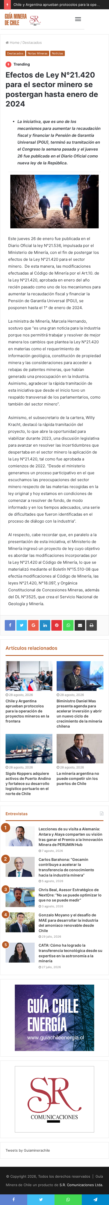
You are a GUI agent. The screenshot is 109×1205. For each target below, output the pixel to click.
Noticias (57, 53)
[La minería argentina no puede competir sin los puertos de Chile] (80, 748)
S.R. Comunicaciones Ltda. (81, 1185)
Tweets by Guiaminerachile (28, 1150)
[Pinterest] (56, 625)
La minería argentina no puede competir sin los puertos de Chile (78, 778)
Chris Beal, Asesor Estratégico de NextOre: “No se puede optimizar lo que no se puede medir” (70, 894)
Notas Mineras (38, 53)
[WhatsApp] (68, 625)
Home (14, 42)
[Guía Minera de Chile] (22, 19)
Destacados (32, 42)
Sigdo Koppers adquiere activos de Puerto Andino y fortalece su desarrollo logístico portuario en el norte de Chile (28, 783)
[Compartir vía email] (80, 625)
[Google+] (33, 625)
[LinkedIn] (45, 625)
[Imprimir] (91, 625)
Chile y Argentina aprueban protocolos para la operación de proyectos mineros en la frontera (27, 711)
